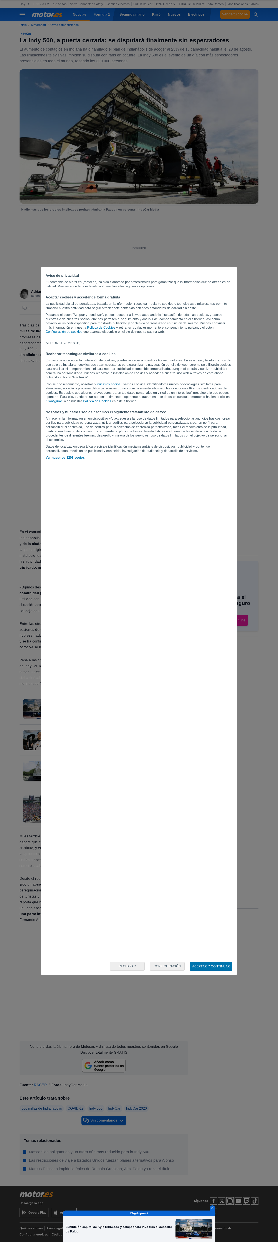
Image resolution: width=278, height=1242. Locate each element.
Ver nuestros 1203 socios (65, 457)
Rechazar (127, 966)
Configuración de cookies (64, 331)
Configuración (167, 966)
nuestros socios (109, 384)
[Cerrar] (212, 1208)
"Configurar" (54, 401)
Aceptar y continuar (211, 966)
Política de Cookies (101, 327)
